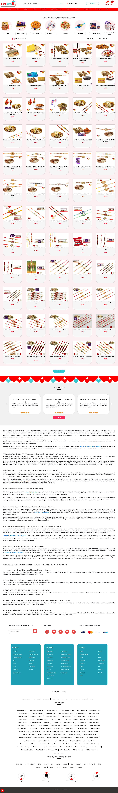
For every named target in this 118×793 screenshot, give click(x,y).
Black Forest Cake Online (80, 725)
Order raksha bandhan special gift (20, 481)
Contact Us (31, 660)
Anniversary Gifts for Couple (44, 740)
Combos (68, 9)
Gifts (34, 9)
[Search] (61, 3)
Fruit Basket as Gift (77, 743)
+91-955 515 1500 (72, 3)
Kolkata (51, 767)
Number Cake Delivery (24, 731)
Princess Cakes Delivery (22, 746)
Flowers (26, 9)
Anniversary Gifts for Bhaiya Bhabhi (62, 743)
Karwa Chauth (101, 660)
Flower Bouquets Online (79, 716)
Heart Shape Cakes (82, 728)
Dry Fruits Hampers (81, 722)
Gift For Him (92, 699)
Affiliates (31, 663)
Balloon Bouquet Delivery (42, 719)
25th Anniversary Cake (91, 749)
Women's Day (50, 654)
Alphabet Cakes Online (45, 728)
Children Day (50, 666)
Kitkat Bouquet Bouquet (52, 737)
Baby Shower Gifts (56, 725)
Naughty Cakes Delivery (51, 746)
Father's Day (49, 657)
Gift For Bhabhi (56, 699)
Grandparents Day (65, 663)
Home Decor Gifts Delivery (94, 746)
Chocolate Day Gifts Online (94, 710)
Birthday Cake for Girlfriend (44, 734)
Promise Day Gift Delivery (37, 713)
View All (59, 371)
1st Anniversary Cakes (89, 740)
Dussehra (82, 663)
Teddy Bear (46, 722)
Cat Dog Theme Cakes (58, 731)
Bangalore (32, 764)
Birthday (77, 9)
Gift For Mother (36, 699)
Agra (26, 764)
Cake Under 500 (36, 731)
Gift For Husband (74, 699)
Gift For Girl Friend (26, 699)
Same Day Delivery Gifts (35, 722)
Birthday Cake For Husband (29, 734)
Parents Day (49, 663)
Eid (99, 666)
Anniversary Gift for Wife (75, 740)
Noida (72, 764)
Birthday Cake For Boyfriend (59, 734)
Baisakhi (100, 672)
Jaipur (85, 764)
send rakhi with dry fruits (31, 492)
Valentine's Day (64, 672)
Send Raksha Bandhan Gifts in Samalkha (89, 446)
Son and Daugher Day (65, 666)
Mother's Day (49, 678)
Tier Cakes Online (33, 728)
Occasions (98, 9)
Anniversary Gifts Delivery (92, 719)
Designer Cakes (66, 719)
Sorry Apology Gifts (31, 725)
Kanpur (57, 767)
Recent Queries (16, 672)
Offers (14, 663)
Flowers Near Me (69, 731)
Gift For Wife (65, 699)
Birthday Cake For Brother (88, 734)
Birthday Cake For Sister (74, 734)
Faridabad (38, 767)
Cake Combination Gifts (66, 716)
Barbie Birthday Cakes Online (90, 743)
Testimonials (32, 651)
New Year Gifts (50, 651)
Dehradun (65, 767)
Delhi (39, 764)
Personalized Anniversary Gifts (26, 743)
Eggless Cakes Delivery (94, 725)
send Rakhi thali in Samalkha (41, 512)
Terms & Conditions (33, 654)
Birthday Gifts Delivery (78, 719)
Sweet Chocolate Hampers (29, 740)
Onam (81, 657)
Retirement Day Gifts (65, 657)
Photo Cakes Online (55, 719)
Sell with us (92, 3)
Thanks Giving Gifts (65, 669)
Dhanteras (100, 669)
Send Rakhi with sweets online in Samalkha (14, 535)
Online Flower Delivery (94, 713)
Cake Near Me (46, 731)
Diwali (81, 666)
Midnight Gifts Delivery (43, 725)
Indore (44, 767)
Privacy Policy (32, 657)
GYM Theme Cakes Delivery (37, 746)
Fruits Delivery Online (94, 722)
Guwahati (72, 767)
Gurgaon (65, 764)
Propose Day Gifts (81, 710)
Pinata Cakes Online (58, 728)
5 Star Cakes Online (70, 728)
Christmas (82, 672)
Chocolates (44, 9)
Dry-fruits (22, 38)
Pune (52, 764)
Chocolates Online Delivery (52, 716)
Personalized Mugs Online (27, 749)
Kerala (99, 764)
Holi (99, 654)
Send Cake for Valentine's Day (36, 710)
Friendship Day (64, 651)
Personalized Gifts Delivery (36, 716)
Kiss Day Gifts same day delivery (66, 713)
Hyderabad (92, 764)
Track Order (31, 666)
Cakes (18, 9)
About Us (15, 651)
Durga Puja (82, 660)
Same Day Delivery (17, 654)
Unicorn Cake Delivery (95, 728)
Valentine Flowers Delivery (52, 710)
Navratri (100, 651)
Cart (112, 3)
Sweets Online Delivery (80, 746)
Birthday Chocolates (79, 737)
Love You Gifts (21, 725)
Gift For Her (84, 699)
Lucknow (78, 764)
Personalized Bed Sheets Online (44, 743)
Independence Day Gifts (66, 654)
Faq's (14, 666)
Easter (99, 657)
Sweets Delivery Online (69, 722)
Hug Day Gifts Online (50, 713)
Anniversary (87, 9)
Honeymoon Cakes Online (66, 746)
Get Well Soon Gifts (67, 725)
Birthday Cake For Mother (25, 737)
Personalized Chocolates (66, 737)
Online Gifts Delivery (22, 716)
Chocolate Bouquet (56, 722)
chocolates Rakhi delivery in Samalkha (13, 552)
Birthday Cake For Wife (93, 731)
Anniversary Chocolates (92, 737)
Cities (107, 9)
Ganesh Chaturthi (84, 654)
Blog (14, 660)
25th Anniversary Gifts (65, 749)
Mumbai (45, 764)
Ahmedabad (19, 764)
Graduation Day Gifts (51, 672)
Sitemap (31, 669)
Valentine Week (50, 675)
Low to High (98, 38)
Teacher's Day (50, 660)
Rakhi (9, 9)
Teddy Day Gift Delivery (23, 713)
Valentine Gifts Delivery (22, 710)
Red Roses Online (81, 731)
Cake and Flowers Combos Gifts (26, 719)
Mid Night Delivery (17, 657)
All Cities (80, 767)
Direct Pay (15, 669)
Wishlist (107, 3)
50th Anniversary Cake (58, 753)
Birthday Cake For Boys (39, 737)
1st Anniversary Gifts (52, 749)
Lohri (81, 675)
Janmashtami (101, 663)
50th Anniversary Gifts (78, 749)
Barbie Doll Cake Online (93, 716)
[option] (7, 27)
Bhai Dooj (82, 669)
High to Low (105, 38)
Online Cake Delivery (81, 713)
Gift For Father (46, 699)
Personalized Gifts (56, 9)
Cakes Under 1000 (23, 722)
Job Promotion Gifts (65, 660)
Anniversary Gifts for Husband (60, 740)
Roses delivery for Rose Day (68, 710)
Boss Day (49, 669)
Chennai (58, 764)
